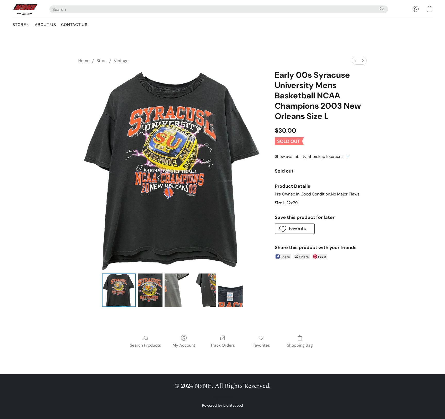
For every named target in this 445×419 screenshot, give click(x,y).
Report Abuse (222, 397)
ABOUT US (45, 24)
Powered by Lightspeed (222, 405)
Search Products (145, 345)
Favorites (261, 345)
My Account (184, 345)
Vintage (121, 60)
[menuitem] (355, 60)
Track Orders (222, 345)
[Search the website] (382, 8)
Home (83, 60)
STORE (19, 24)
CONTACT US (74, 24)
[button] (25, 9)
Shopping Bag (300, 345)
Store (102, 60)
